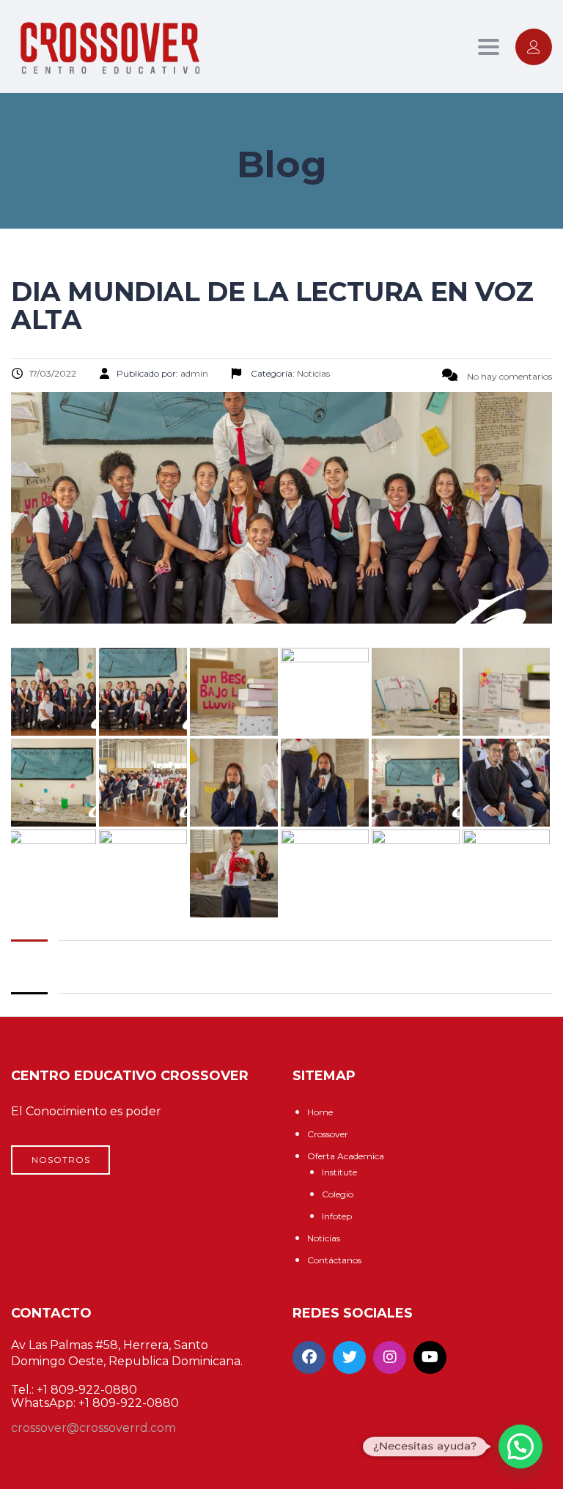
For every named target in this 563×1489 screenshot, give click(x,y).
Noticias (323, 1238)
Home (320, 1111)
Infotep (337, 1216)
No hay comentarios (508, 376)
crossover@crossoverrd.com (93, 1428)
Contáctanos (334, 1260)
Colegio (337, 1194)
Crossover (327, 1133)
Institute (339, 1172)
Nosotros (61, 1159)
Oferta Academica (345, 1155)
